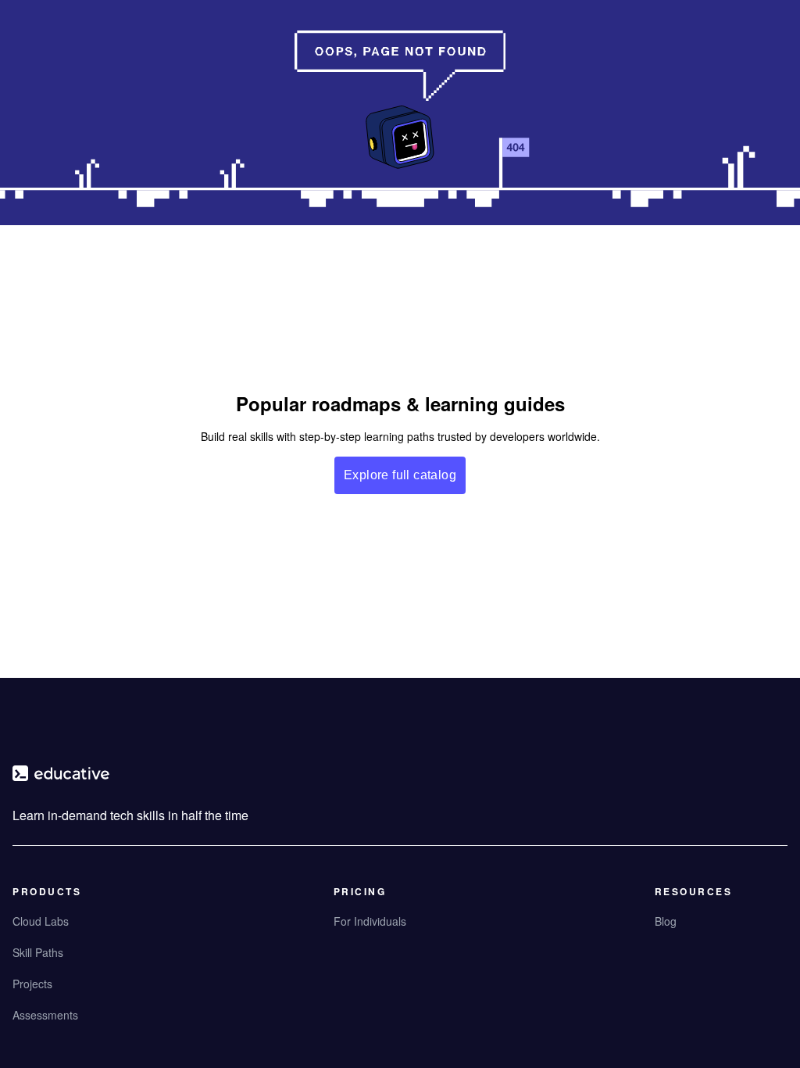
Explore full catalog (400, 475)
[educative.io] (60, 779)
